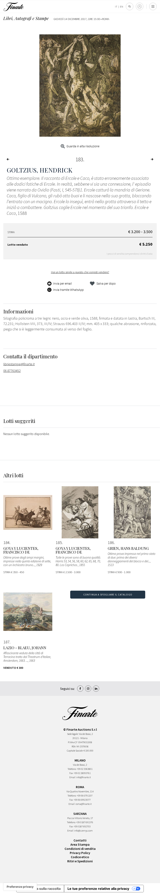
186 (111, 542)
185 (59, 542)
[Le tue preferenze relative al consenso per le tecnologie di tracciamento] (20, 887)
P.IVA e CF (73, 742)
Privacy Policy (80, 853)
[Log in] (139, 6)
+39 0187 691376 (84, 822)
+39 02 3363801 (84, 768)
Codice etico (80, 857)
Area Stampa (80, 844)
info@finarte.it (83, 777)
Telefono (72, 768)
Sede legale (72, 733)
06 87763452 (12, 371)
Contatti (80, 840)
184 (6, 542)
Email (72, 777)
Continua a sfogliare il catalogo (107, 594)
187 (6, 642)
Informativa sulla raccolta (40, 888)
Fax (71, 773)
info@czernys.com (83, 830)
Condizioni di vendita (80, 848)
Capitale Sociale (75, 750)
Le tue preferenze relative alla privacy (98, 888)
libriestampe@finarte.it (19, 364)
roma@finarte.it (83, 803)
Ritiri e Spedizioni (80, 861)
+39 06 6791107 (84, 795)
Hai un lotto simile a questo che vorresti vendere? (80, 272)
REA (74, 746)
